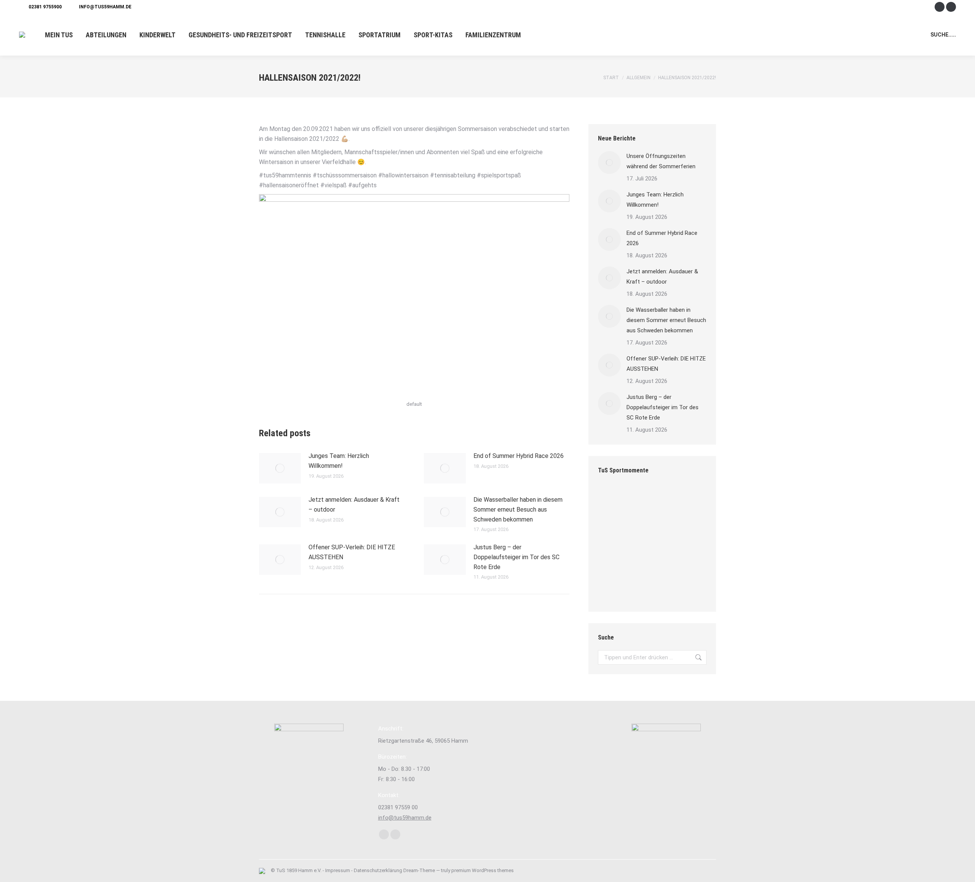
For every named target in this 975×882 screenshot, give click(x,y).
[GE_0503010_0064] (612, 558)
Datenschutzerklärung (378, 870)
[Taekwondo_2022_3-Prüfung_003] (612, 529)
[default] (642, 529)
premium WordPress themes (482, 870)
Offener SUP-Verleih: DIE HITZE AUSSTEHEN (351, 552)
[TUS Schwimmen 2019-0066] (612, 499)
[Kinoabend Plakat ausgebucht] (671, 558)
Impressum (337, 870)
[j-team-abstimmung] (671, 529)
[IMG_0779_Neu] (671, 587)
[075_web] (671, 499)
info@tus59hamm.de (105, 7)
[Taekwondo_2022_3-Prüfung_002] (642, 499)
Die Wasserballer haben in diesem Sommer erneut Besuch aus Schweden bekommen (518, 509)
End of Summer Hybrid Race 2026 (518, 455)
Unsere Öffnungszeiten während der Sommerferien (661, 161)
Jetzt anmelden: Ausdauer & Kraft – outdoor (354, 504)
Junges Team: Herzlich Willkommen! (338, 460)
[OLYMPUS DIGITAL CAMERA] (642, 558)
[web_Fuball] (642, 587)
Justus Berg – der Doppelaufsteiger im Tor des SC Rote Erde (516, 557)
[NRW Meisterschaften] (612, 587)
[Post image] (280, 468)
